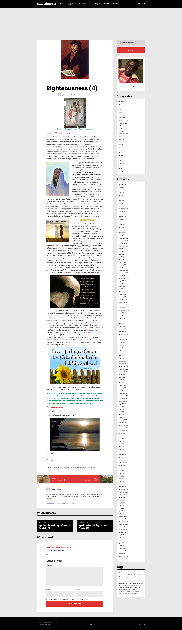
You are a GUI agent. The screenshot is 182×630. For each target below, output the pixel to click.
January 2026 (122, 203)
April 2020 (121, 382)
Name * (48, 589)
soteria (120, 160)
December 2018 (123, 425)
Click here (50, 415)
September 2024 (123, 246)
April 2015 (121, 543)
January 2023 (122, 299)
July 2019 (121, 406)
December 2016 (123, 489)
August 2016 (122, 500)
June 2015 (121, 537)
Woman (120, 171)
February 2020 (122, 388)
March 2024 (122, 262)
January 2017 (122, 487)
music (120, 147)
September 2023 (123, 278)
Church (120, 579)
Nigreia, (120, 158)
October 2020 (122, 372)
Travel (120, 166)
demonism (120, 581)
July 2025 (121, 219)
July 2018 (121, 439)
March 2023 (122, 294)
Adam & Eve (130, 572)
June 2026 (121, 190)
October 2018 (122, 430)
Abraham (120, 572)
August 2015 (122, 532)
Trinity (135, 593)
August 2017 (122, 468)
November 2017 (123, 460)
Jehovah (127, 585)
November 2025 (123, 209)
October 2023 (122, 275)
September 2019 (123, 401)
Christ (138, 574)
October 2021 (122, 340)
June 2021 (121, 350)
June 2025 (121, 222)
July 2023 (121, 283)
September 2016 (123, 497)
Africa (120, 104)
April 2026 (121, 195)
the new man (94, 467)
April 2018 (121, 446)
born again (49, 465)
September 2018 (123, 433)
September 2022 (123, 310)
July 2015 (121, 535)
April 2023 (121, 291)
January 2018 (122, 455)
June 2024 (121, 254)
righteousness (76, 467)
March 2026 (122, 198)
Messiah (127, 587)
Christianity (49, 467)
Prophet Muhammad (131, 589)
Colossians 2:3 (135, 579)
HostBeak (47, 624)
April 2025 (121, 227)
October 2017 (122, 463)
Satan (132, 591)
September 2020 (123, 374)
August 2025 (122, 217)
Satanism (137, 591)
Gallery (120, 131)
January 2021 (122, 364)
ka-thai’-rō (88, 332)
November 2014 (123, 556)
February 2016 (122, 516)
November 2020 (123, 369)
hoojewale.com (123, 134)
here (60, 411)
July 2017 (121, 471)
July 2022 (121, 315)
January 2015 (122, 551)
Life (119, 142)
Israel (123, 585)
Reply (48, 554)
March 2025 (122, 230)
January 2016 (122, 519)
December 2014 (123, 554)
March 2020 (122, 385)
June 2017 (121, 473)
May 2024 (121, 257)
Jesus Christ (73, 465)
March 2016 (121, 513)
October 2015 (122, 527)
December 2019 (123, 393)
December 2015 (123, 521)
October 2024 (122, 243)
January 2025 (122, 235)
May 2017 (121, 476)
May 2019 (121, 412)
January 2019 (122, 423)
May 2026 (121, 193)
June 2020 (121, 377)
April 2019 (121, 414)
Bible (120, 107)
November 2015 (123, 524)
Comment (49, 565)
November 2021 (123, 337)
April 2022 (121, 324)
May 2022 (121, 321)
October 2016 (122, 495)
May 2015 (121, 540)
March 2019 (121, 417)
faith (119, 126)
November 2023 (123, 273)
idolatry (140, 583)
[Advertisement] (91, 22)
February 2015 (122, 548)
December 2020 (123, 366)
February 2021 (122, 361)
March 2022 (122, 326)
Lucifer (123, 587)
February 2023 (122, 297)
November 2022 (123, 305)
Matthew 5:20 (68, 467)
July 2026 (121, 187)
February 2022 (122, 329)
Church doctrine (66, 465)
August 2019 (122, 404)
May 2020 (121, 380)
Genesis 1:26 (121, 583)
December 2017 (123, 457)
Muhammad (137, 587)
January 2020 (122, 390)
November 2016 (123, 492)
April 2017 (121, 479)
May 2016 (121, 508)
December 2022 (123, 302)
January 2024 (122, 267)
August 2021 (122, 345)
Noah (124, 589)
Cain (129, 574)
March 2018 (121, 449)
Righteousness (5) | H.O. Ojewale (58, 547)
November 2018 (123, 428)
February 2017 (122, 484)
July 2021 (121, 348)
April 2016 (121, 511)
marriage (121, 144)
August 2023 (122, 281)
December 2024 (123, 238)
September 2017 (123, 465)
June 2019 (121, 409)
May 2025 (121, 225)
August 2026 (122, 184)
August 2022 (122, 313)
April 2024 (121, 259)
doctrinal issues (135, 581)
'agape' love (122, 102)
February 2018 (122, 452)
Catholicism (122, 112)
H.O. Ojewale (46, 4)
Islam (120, 136)
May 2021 (121, 353)
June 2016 (121, 505)
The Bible (82, 467)
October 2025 (122, 211)
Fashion (120, 128)
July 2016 (121, 503)
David (140, 579)
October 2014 (122, 559)
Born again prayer (122, 574)
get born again (56, 467)
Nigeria (120, 155)
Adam (125, 572)
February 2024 (122, 265)
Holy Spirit (135, 583)
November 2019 (123, 396)
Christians (137, 577)
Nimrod (120, 589)
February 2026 (122, 201)
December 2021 (123, 334)
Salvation (128, 591)
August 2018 (122, 436)
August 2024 (122, 249)
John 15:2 (62, 467)
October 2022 (122, 308)
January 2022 (122, 332)
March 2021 (121, 358)
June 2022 (121, 318)
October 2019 (122, 398)
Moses (131, 587)
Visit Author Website (68, 503)
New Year (121, 152)
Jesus (131, 585)
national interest (123, 150)
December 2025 (123, 206)
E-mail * (78, 589)
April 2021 (121, 356)
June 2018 (121, 441)
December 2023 (123, 270)
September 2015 (123, 529)
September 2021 (123, 342)
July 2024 (121, 251)
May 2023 (121, 289)
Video (120, 168)
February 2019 (122, 420)
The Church (87, 467)
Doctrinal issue (127, 581)
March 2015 (121, 545)
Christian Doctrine (56, 465)
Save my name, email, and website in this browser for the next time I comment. (70, 599)
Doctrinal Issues (123, 123)
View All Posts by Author (53, 503)
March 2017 (121, 481)
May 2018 (121, 444)
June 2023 (121, 286)
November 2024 (123, 241)
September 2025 (123, 214)
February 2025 (122, 233)
